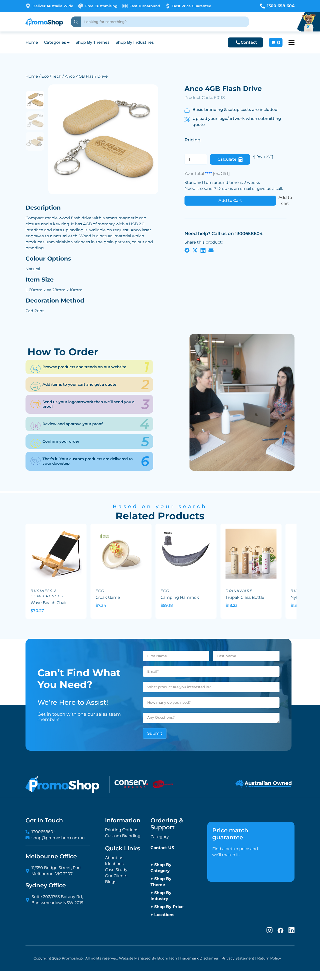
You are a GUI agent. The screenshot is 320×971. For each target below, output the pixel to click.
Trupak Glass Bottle (245, 597)
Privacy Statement (238, 958)
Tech (57, 76)
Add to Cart (230, 200)
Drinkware (239, 591)
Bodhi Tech (167, 958)
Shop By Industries (135, 42)
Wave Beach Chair (48, 602)
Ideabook (114, 863)
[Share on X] (195, 250)
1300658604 (44, 831)
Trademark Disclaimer (199, 958)
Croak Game (108, 597)
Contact (249, 42)
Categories (55, 42)
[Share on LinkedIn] (203, 250)
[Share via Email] (211, 250)
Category (159, 836)
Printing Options (121, 829)
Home (32, 42)
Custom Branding (122, 835)
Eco (45, 76)
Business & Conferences (46, 593)
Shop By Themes (93, 42)
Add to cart (285, 200)
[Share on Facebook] (187, 250)
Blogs (110, 881)
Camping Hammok (179, 597)
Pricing (192, 139)
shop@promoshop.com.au (58, 837)
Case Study (116, 869)
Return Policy (269, 958)
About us (114, 857)
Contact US (162, 847)
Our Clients (116, 875)
